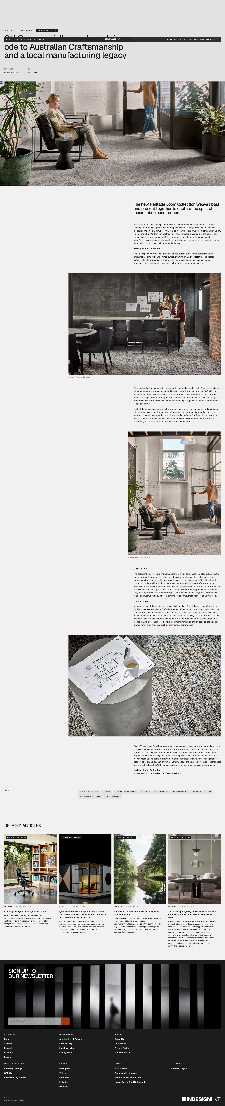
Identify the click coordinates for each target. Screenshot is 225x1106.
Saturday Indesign (13, 1068)
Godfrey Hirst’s (194, 257)
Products (31, 39)
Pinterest (64, 1086)
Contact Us (120, 1043)
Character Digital (178, 1068)
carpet (199, 234)
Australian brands (89, 791)
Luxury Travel (66, 1052)
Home (7, 1039)
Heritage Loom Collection (151, 253)
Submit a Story (122, 1052)
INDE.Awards (121, 1068)
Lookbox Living (66, 1048)
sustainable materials (90, 796)
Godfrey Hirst (168, 224)
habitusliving (65, 1043)
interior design (180, 791)
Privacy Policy (122, 1048)
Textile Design (113, 796)
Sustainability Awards (126, 1073)
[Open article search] (218, 39)
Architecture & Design (70, 1039)
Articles (10, 39)
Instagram (64, 1068)
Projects (20, 39)
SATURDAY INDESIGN (187, 39)
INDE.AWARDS (171, 39)
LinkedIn (63, 1082)
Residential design (202, 791)
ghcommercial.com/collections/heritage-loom (157, 773)
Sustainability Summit (15, 1077)
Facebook (64, 1077)
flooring (145, 791)
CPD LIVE (201, 39)
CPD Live (8, 1073)
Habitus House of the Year (128, 1077)
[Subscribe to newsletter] (65, 1021)
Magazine (210, 39)
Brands (40, 39)
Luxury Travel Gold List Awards (130, 1082)
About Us (119, 1039)
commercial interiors (125, 791)
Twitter (63, 1073)
